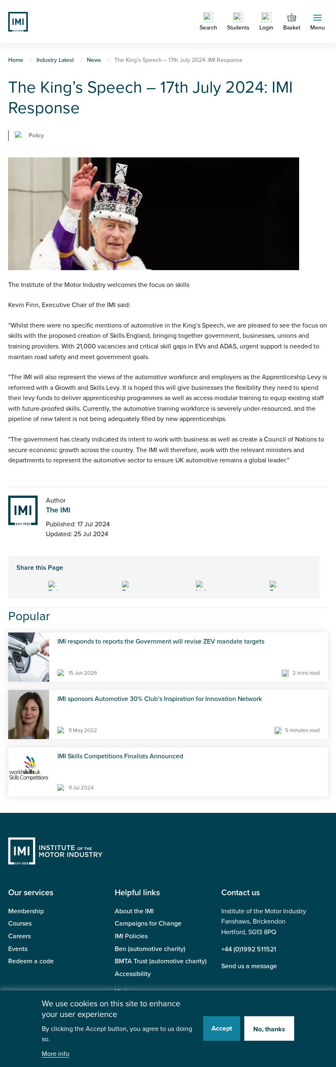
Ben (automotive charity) (150, 949)
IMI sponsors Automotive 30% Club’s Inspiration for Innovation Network (159, 699)
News (94, 60)
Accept (221, 1028)
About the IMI (134, 911)
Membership (26, 911)
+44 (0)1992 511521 (248, 949)
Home (15, 60)
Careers (19, 936)
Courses (20, 923)
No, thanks (269, 1029)
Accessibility (133, 974)
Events (17, 949)
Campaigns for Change (148, 923)
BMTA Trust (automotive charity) (161, 961)
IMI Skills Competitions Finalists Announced (120, 756)
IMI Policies (131, 936)
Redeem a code (31, 961)
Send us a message (249, 966)
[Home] (18, 21)
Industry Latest (55, 60)
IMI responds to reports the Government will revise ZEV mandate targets (160, 641)
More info (55, 1054)
